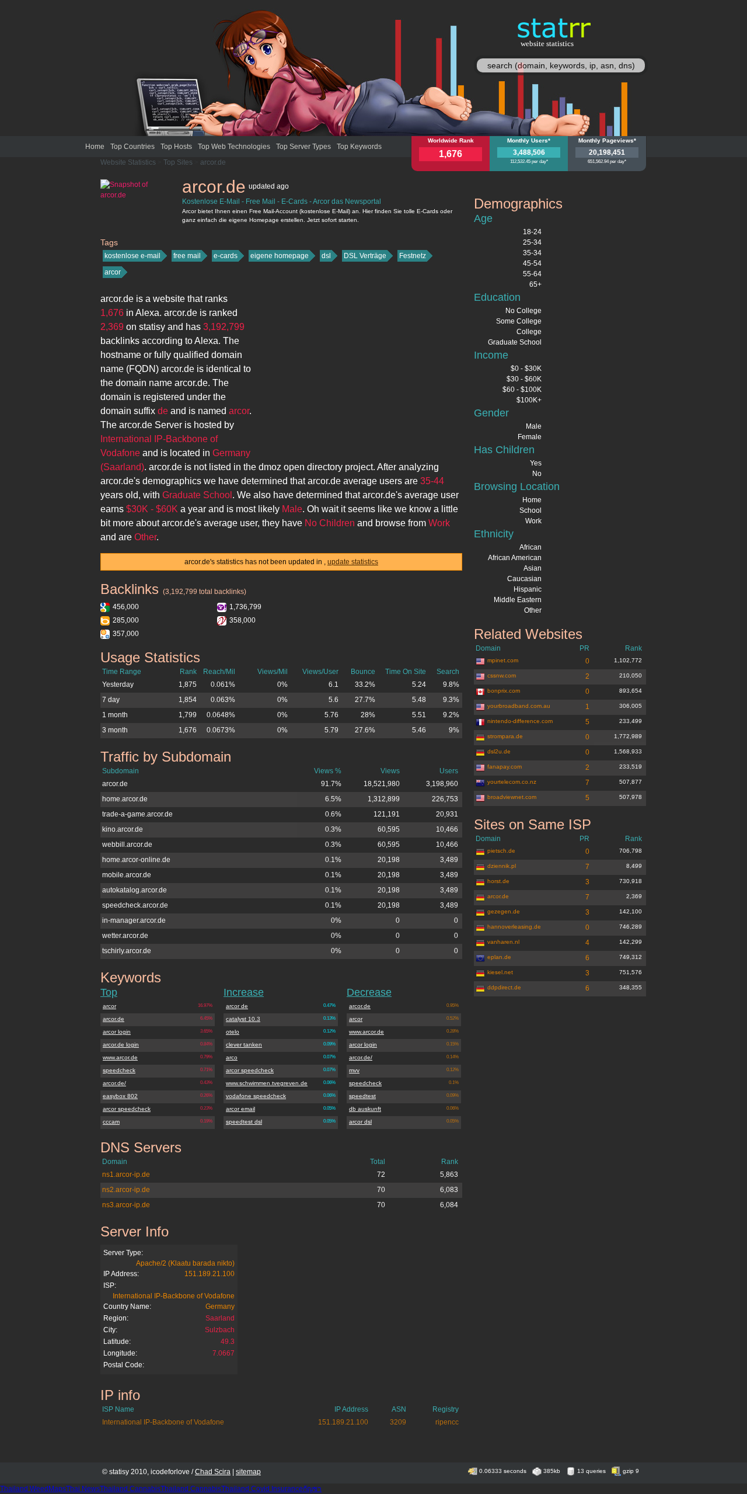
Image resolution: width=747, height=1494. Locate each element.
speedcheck (119, 1070)
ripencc (447, 1422)
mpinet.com (502, 660)
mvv (354, 1070)
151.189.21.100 (209, 1274)
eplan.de (499, 957)
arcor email (240, 1109)
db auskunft (365, 1109)
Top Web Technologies (234, 147)
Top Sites (178, 162)
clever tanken (244, 1044)
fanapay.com (504, 766)
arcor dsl (360, 1121)
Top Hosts (176, 147)
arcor (112, 272)
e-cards (226, 256)
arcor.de (213, 162)
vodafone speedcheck (256, 1096)
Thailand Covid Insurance (262, 1489)
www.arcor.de (120, 1057)
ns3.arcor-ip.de (126, 1205)
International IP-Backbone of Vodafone (174, 1296)
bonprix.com (503, 690)
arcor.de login (121, 1044)
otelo (232, 1032)
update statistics (352, 562)
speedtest (362, 1096)
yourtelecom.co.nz (511, 782)
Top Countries (132, 147)
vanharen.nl (503, 942)
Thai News (83, 1489)
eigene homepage (279, 256)
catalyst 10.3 (243, 1019)
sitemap (248, 1472)
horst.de (498, 881)
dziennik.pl (501, 866)
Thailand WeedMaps (33, 1489)
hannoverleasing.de (514, 926)
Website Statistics (128, 162)
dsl (326, 256)
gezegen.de (503, 911)
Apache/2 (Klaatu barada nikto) (185, 1263)
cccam (111, 1121)
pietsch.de (501, 850)
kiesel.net (500, 972)
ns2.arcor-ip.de (126, 1190)
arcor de (237, 1006)
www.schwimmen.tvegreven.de (267, 1083)
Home (94, 147)
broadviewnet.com (511, 797)
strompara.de (505, 736)
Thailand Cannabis (130, 1489)
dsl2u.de (499, 751)
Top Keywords (359, 147)
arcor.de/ (114, 1083)
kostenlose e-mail (132, 256)
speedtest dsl (244, 1121)
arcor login (117, 1032)
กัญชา (312, 1489)
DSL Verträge (365, 256)
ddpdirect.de (504, 987)
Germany (220, 1306)
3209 (398, 1422)
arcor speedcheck (127, 1109)
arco (232, 1057)
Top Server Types (303, 147)
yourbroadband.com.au (518, 706)
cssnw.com (501, 675)
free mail (187, 256)
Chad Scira (213, 1472)
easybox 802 (120, 1096)
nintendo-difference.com (520, 721)
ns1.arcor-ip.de (126, 1174)
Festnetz (412, 256)
